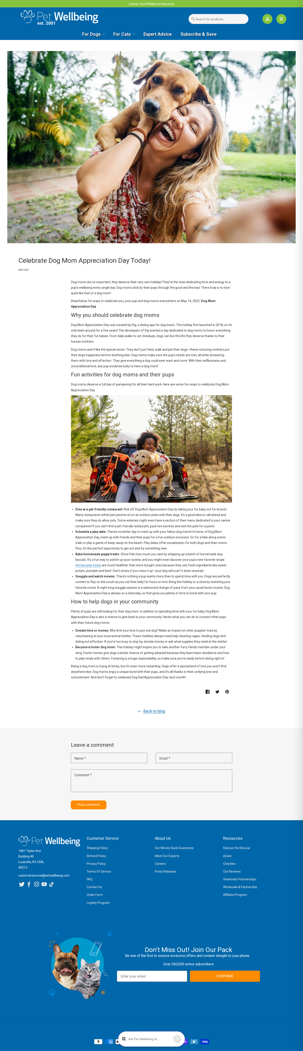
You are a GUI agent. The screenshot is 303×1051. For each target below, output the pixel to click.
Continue (118, 560)
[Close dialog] (212, 479)
